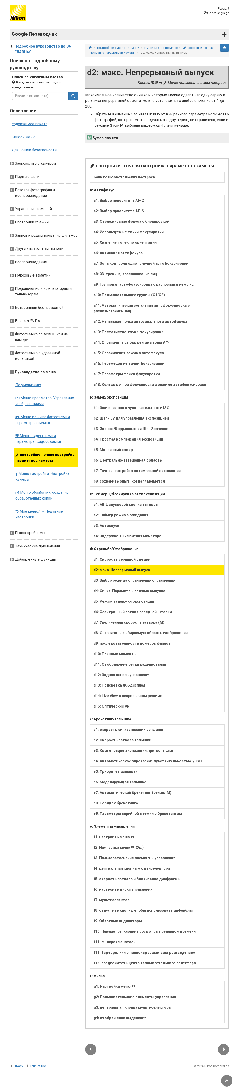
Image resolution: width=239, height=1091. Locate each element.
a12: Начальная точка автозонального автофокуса (140, 321)
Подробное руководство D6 (118, 47)
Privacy (18, 1066)
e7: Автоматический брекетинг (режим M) (132, 792)
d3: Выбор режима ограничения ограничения (134, 580)
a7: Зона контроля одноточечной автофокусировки (141, 263)
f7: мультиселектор (112, 900)
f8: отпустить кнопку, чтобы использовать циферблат (144, 910)
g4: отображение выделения (120, 1018)
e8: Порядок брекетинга (116, 803)
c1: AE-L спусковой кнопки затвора (126, 504)
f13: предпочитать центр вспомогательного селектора (145, 963)
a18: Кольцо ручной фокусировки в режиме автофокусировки (150, 384)
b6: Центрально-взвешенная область (128, 460)
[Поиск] (73, 96)
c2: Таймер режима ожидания (121, 515)
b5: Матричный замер (113, 450)
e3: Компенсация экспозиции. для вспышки (133, 750)
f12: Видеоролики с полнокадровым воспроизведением (145, 952)
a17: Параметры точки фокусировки (127, 374)
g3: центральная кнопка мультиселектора (132, 1007)
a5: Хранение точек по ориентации (125, 242)
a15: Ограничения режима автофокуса (129, 353)
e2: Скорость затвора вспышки (122, 740)
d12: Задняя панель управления (122, 675)
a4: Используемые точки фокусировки (129, 232)
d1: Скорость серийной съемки (122, 559)
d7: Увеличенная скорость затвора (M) (129, 622)
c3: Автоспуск (106, 525)
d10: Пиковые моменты (115, 654)
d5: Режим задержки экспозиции (124, 601)
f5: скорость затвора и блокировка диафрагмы (137, 879)
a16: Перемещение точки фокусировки (129, 363)
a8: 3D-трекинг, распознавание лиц (125, 274)
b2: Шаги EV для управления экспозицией (131, 418)
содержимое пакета (29, 124)
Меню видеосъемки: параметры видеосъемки (38, 439)
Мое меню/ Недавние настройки (39, 514)
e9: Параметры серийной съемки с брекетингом (138, 813)
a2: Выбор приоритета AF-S (119, 211)
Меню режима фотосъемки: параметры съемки (42, 420)
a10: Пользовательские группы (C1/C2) (129, 295)
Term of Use (38, 1066)
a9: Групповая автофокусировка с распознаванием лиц (144, 284)
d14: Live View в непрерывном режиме (128, 696)
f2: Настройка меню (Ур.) (119, 847)
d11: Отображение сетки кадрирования (130, 664)
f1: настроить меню (114, 837)
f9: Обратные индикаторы (118, 921)
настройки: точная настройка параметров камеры (44, 457)
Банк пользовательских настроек (124, 177)
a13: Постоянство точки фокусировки (128, 332)
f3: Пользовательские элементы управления (134, 858)
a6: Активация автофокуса (118, 253)
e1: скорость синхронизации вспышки (128, 729)
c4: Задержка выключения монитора (127, 536)
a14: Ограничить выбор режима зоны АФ (131, 342)
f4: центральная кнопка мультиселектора (132, 868)
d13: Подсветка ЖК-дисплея (119, 685)
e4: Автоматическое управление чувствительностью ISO (148, 761)
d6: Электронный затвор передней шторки (133, 612)
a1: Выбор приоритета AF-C (119, 200)
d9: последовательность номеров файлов (132, 643)
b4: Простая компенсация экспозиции (128, 439)
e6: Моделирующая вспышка (120, 782)
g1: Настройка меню (114, 986)
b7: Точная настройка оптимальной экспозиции (137, 471)
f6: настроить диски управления (123, 889)
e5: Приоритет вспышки (115, 771)
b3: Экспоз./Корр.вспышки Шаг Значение (131, 429)
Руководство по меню (161, 47)
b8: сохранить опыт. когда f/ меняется (129, 481)
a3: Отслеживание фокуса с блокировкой (131, 221)
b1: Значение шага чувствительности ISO (131, 408)
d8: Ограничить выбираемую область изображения (141, 633)
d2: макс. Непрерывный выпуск (122, 570)
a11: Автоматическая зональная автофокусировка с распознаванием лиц (142, 308)
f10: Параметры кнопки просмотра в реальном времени (145, 931)
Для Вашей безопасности (34, 150)
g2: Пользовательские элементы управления (135, 997)
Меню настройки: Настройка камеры (42, 476)
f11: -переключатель (114, 942)
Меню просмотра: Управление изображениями (44, 401)
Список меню (24, 137)
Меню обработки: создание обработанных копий (42, 495)
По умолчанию (28, 385)
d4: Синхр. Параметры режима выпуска (129, 591)
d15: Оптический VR (111, 706)
